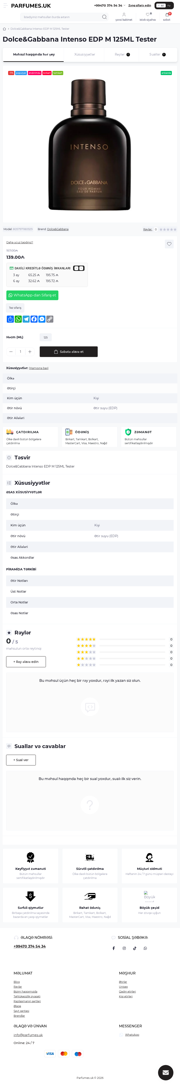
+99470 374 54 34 (30, 946)
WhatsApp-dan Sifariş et (35, 295)
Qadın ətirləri (127, 991)
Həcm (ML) (14, 337)
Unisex (123, 986)
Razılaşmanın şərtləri (27, 1001)
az (162, 5)
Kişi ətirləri (126, 996)
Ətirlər (123, 981)
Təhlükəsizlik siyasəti (27, 996)
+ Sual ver (21, 760)
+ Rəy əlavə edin (26, 662)
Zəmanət (143, 432)
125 (46, 337)
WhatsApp (132, 1034)
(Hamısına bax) (39, 368)
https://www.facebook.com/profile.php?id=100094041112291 (113, 948)
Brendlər (19, 1015)
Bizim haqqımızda (25, 991)
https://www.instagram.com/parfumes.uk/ (124, 948)
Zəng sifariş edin (139, 5)
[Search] (104, 17)
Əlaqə (17, 1006)
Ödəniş (82, 432)
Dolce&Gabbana (57, 229)
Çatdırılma (27, 432)
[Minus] (11, 352)
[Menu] (6, 5)
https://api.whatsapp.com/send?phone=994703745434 (145, 948)
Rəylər (18, 986)
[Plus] (29, 352)
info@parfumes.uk (28, 1035)
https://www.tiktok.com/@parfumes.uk (134, 948)
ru (168, 5)
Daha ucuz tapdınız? (19, 242)
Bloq (17, 981)
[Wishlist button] (169, 244)
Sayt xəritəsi (21, 1011)
